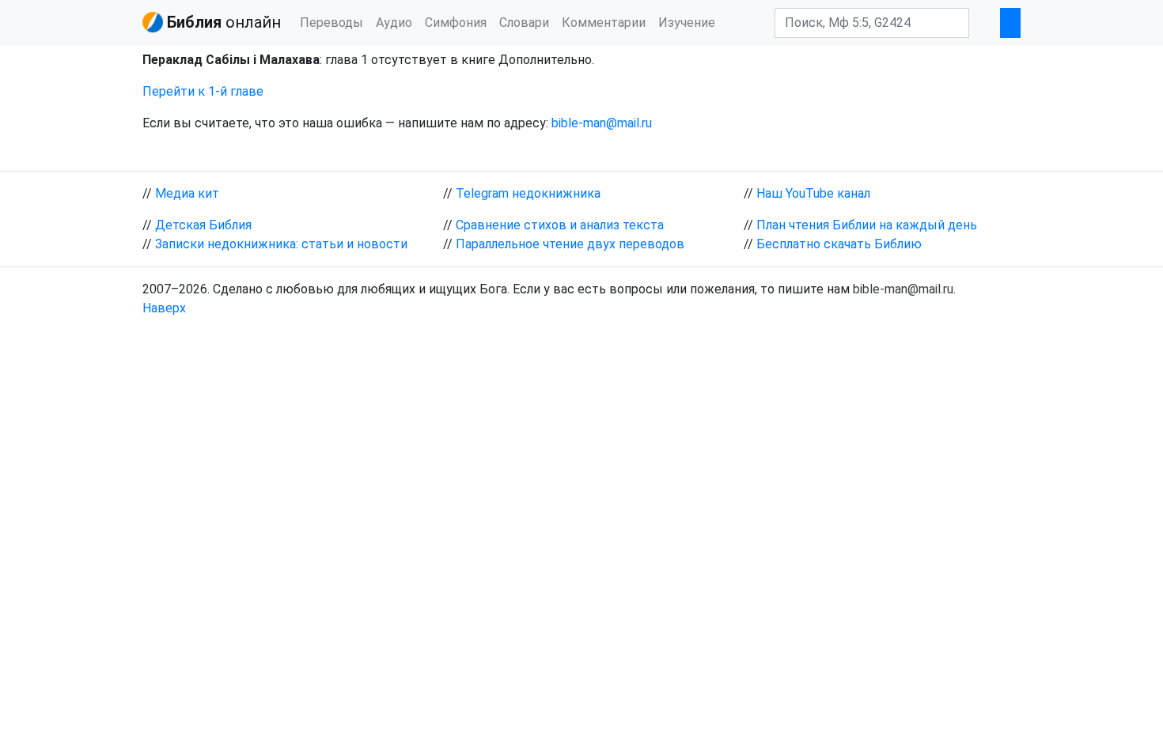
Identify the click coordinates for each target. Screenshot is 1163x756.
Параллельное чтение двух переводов (570, 243)
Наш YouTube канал (813, 193)
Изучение (686, 22)
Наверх (164, 308)
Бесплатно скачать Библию (839, 243)
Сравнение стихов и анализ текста (560, 224)
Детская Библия (203, 224)
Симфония (456, 22)
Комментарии (604, 22)
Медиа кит (187, 193)
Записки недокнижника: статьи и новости (281, 243)
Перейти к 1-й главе (202, 91)
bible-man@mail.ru (601, 122)
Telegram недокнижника (528, 193)
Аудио (394, 22)
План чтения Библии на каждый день (866, 224)
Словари (524, 22)
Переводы (331, 22)
